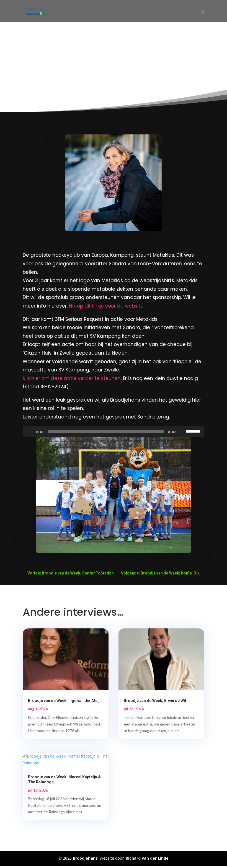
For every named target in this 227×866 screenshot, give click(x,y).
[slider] (194, 431)
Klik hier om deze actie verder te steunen (72, 378)
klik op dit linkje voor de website (106, 306)
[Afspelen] (30, 431)
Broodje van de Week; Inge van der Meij (64, 700)
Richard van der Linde (147, 858)
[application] (113, 431)
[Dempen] (181, 431)
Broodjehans (85, 858)
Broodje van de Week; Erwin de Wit (155, 700)
